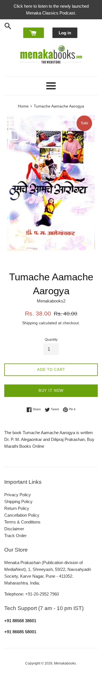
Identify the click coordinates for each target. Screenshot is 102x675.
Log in (65, 32)
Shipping (30, 323)
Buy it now (51, 390)
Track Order (15, 535)
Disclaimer (14, 528)
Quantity (51, 340)
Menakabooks (65, 663)
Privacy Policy (17, 494)
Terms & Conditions (22, 522)
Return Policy (16, 508)
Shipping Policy (18, 501)
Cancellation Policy (21, 515)
